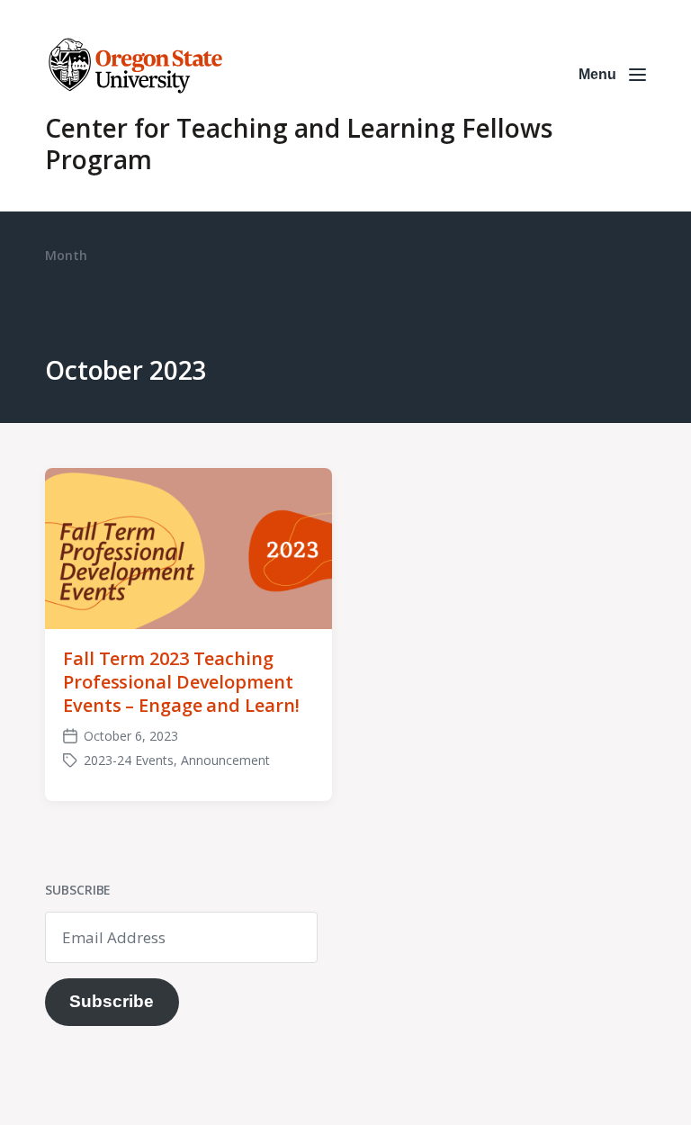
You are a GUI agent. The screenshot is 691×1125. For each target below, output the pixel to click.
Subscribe (111, 1001)
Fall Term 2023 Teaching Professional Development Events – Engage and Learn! (181, 681)
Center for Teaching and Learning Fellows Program (298, 143)
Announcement (225, 760)
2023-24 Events (129, 760)
